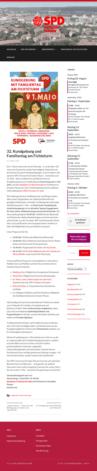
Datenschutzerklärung (16, 441)
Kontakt (11, 57)
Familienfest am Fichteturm (74, 49)
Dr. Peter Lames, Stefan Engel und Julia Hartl (32, 279)
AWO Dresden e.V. (31, 191)
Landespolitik (72, 299)
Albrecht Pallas (19, 286)
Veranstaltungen (25, 395)
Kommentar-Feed (43, 446)
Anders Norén (74, 463)
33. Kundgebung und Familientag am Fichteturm (48, 405)
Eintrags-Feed (41, 441)
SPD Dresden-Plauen (22, 463)
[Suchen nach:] (73, 253)
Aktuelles (11, 49)
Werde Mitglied (78, 238)
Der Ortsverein (28, 49)
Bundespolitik (73, 289)
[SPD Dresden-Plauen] (48, 22)
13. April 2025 (13, 161)
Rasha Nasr (17, 276)
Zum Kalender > (73, 213)
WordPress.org (42, 451)
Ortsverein (71, 304)
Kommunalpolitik (74, 294)
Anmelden (40, 436)
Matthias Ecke (19, 272)
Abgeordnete (48, 49)
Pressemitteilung (74, 309)
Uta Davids (51, 247)
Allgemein (14, 395)
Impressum (11, 436)
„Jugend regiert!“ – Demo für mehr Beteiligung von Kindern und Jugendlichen (20, 406)
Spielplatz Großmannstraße (32, 184)
